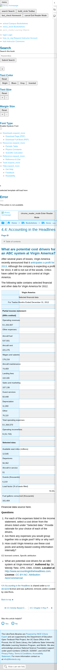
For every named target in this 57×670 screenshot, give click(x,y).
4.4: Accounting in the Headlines (15, 585)
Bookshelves (31, 223)
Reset (4, 79)
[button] (10, 172)
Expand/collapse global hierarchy (4, 223)
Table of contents (13, 241)
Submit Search (8, 60)
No (16, 624)
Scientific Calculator (14, 153)
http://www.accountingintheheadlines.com (27, 571)
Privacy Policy (7, 653)
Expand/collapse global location (54, 222)
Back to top (6, 600)
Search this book (7, 51)
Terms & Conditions (23, 653)
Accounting (51, 223)
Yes (6, 624)
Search (5, 667)
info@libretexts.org (11, 659)
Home (14, 223)
